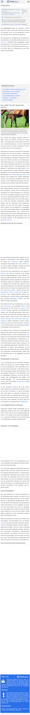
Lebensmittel (18, 24)
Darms (20, 263)
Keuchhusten (4, 292)
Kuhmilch (9, 220)
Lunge (27, 174)
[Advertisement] (15, 68)
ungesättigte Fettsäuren (16, 298)
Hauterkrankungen (6, 318)
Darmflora (12, 290)
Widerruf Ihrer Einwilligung (8, 710)
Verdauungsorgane (17, 174)
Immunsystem (7, 306)
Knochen (3, 310)
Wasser (15, 505)
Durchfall (3, 523)
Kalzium (23, 308)
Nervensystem (21, 381)
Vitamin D (24, 306)
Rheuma (11, 292)
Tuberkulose (14, 261)
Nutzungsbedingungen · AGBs (13, 708)
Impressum (18, 710)
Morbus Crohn (5, 273)
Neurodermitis (18, 318)
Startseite (12, 24)
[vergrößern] (27, 129)
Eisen (27, 40)
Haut (28, 334)
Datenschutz (25, 708)
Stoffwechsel (23, 401)
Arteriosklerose (19, 292)
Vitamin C (3, 42)
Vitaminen (15, 387)
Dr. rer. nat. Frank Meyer (9, 14)
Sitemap (3, 708)
